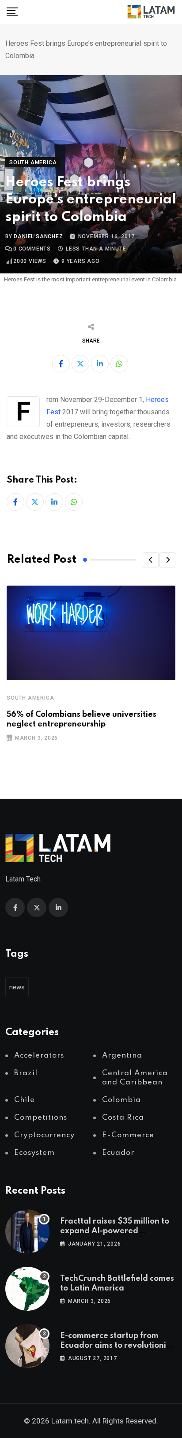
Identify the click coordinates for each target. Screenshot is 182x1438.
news (17, 987)
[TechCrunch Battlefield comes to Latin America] (27, 1289)
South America (30, 698)
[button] (151, 560)
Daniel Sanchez (38, 236)
